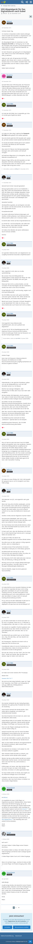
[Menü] (30, 2)
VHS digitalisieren (7, 819)
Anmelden (7, 927)
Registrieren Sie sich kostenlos (17, 921)
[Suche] (22, 2)
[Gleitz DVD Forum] (3, 2)
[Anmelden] (26, 2)
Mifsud (5, 13)
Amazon (24, 809)
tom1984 (18, 338)
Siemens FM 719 (6, 678)
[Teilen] (30, 16)
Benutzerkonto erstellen (22, 927)
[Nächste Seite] (18, 907)
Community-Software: (16, 941)
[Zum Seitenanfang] (30, 941)
